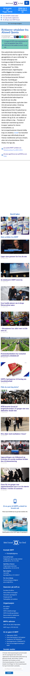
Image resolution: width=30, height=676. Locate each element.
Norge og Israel (7, 597)
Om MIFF (6, 608)
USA (5, 156)
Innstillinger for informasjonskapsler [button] (13, 668)
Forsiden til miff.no (8, 590)
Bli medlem (6, 606)
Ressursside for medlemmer (11, 615)
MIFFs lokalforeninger (9, 611)
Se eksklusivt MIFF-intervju (11, 280)
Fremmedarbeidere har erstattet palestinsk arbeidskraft (13, 355)
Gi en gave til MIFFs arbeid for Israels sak (15, 507)
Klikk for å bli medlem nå (22, 10)
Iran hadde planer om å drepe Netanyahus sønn (12, 304)
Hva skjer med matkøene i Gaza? (13, 434)
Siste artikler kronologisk (10, 592)
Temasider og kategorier (10, 594)
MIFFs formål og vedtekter (11, 613)
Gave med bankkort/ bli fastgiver (16, 637)
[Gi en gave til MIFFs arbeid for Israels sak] (15, 501)
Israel (16, 133)
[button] (25, 37)
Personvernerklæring (9, 617)
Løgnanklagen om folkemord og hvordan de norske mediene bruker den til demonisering (14, 459)
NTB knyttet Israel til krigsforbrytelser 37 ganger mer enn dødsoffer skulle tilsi (15, 409)
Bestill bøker (15, 214)
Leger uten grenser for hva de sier (14, 257)
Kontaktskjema (12, 553)
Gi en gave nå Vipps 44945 (7, 10)
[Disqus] (15, 184)
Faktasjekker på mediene (10, 599)
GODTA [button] (9, 672)
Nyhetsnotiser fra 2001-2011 (13, 150)
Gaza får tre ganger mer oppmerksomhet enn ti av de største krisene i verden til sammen (15, 487)
